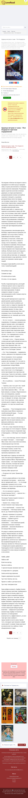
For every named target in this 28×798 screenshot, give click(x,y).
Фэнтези (13, 31)
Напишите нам (7, 675)
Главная (4, 31)
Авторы (14, 779)
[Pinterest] (16, 83)
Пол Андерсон (10, 90)
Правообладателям (14, 776)
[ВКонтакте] (10, 83)
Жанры (14, 781)
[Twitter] (18, 83)
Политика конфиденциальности (14, 778)
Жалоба (14, 666)
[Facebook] (12, 83)
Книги (8, 31)
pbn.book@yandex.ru (18, 769)
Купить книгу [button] (7, 97)
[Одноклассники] (14, 83)
